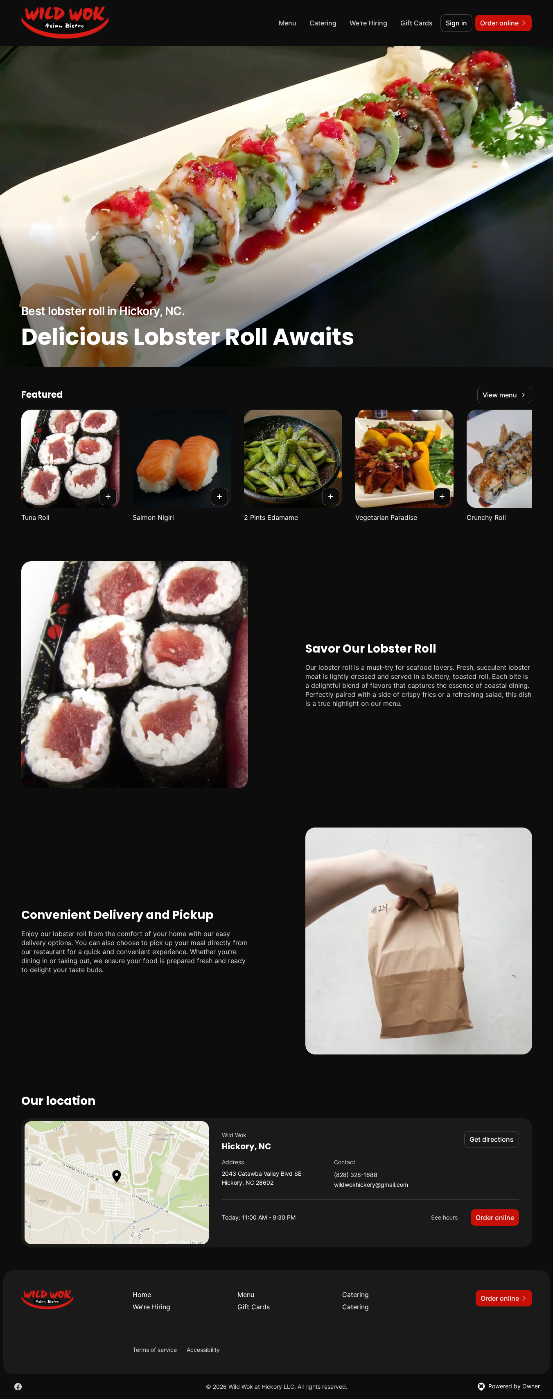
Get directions (491, 1139)
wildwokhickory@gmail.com (371, 1185)
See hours (444, 1217)
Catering (322, 23)
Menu (287, 23)
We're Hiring (368, 23)
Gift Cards (416, 23)
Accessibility (203, 1349)
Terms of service (155, 1349)
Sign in (456, 23)
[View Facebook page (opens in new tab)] (18, 1387)
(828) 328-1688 (355, 1175)
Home (142, 1294)
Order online (495, 1217)
